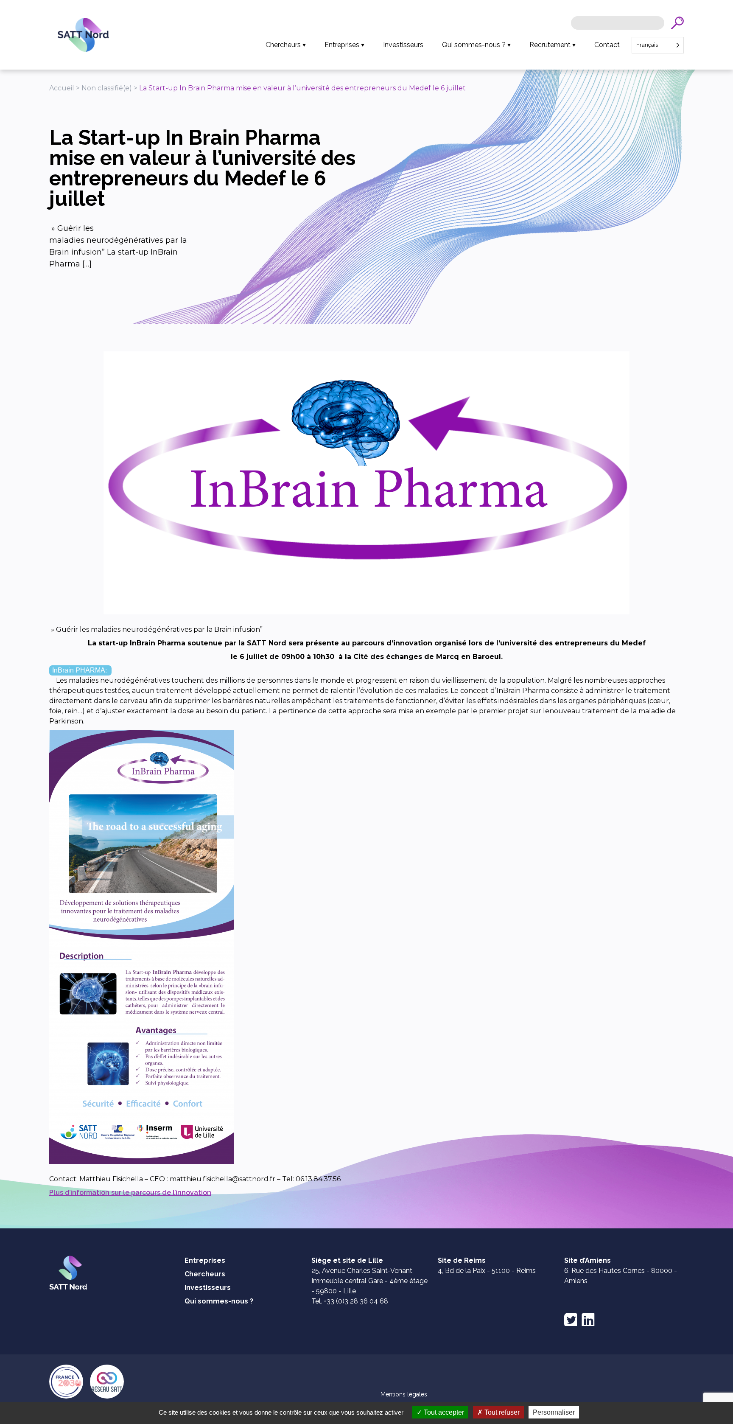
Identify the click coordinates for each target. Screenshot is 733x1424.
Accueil (61, 88)
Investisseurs (403, 45)
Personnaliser (554, 1412)
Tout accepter (443, 1412)
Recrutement (550, 45)
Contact (607, 45)
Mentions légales (403, 1394)
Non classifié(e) (106, 88)
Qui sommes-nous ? (474, 45)
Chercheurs (283, 45)
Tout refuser (501, 1412)
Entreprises (342, 45)
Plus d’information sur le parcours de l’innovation (130, 1193)
